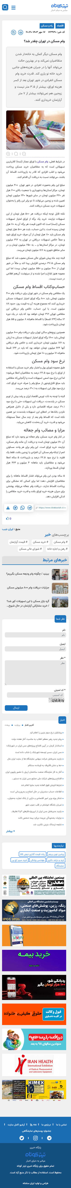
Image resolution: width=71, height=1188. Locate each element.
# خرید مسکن (40, 542)
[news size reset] (16, 153)
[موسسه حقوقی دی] (34, 1015)
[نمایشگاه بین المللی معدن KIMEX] (34, 1091)
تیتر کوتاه (21, 1166)
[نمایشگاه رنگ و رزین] (34, 911)
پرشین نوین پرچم (56, 854)
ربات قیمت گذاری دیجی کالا (32, 854)
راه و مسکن (47, 26)
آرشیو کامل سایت (16, 1125)
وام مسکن (42, 162)
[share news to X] (15, 507)
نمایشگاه (60, 866)
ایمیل (62, 644)
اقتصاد (60, 26)
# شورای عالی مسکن (30, 549)
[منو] (13, 7)
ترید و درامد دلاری (56, 860)
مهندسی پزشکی (37, 860)
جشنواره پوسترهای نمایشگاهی (36, 1131)
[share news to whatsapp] (22, 507)
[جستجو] (5, 7)
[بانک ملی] (34, 936)
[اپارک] (34, 1040)
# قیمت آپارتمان (18, 542)
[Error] (8, 507)
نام (63, 630)
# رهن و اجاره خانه (57, 549)
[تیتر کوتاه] (59, 6)
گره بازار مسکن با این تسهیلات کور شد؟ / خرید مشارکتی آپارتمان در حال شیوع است (28, 603)
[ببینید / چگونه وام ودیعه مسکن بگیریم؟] (60, 574)
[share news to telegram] (29, 507)
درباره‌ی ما (46, 1125)
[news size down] (24, 153)
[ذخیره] (13, 32)
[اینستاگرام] (34, 1138)
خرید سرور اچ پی (19, 860)
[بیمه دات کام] (34, 961)
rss (35, 1125)
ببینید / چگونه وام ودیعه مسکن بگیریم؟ (27, 574)
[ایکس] (21, 1138)
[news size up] (8, 153)
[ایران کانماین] (34, 886)
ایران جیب (7, 529)
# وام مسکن (61, 542)
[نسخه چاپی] (20, 32)
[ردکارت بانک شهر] (34, 988)
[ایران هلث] (34, 1066)
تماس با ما (61, 1125)
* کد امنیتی (59, 690)
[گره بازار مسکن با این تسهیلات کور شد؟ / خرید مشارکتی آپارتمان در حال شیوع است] (60, 602)
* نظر (62, 658)
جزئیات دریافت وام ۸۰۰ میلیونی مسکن (28, 588)
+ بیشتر (10, 831)
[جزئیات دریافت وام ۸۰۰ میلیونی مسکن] (60, 588)
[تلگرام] (48, 1138)
